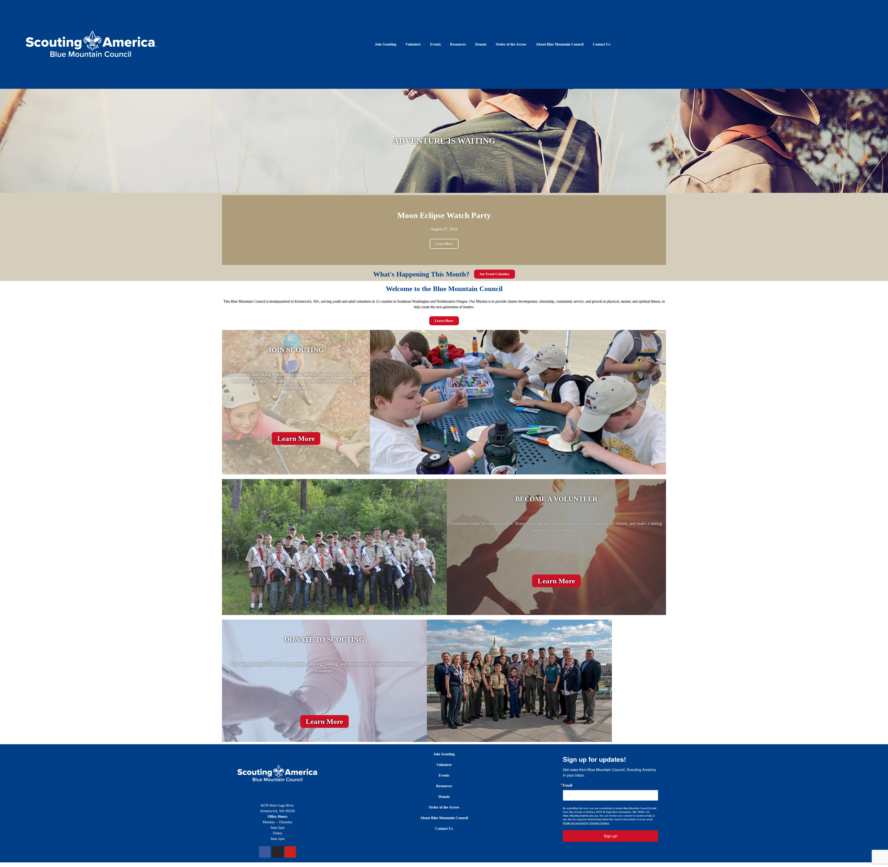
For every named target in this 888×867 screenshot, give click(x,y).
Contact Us (601, 44)
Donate (481, 44)
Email (567, 785)
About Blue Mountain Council (559, 44)
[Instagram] (277, 852)
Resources (458, 44)
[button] (226, 230)
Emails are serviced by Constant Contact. (586, 823)
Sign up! (610, 836)
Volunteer (413, 44)
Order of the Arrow (511, 44)
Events (435, 44)
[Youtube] (290, 852)
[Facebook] (265, 852)
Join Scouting (385, 44)
